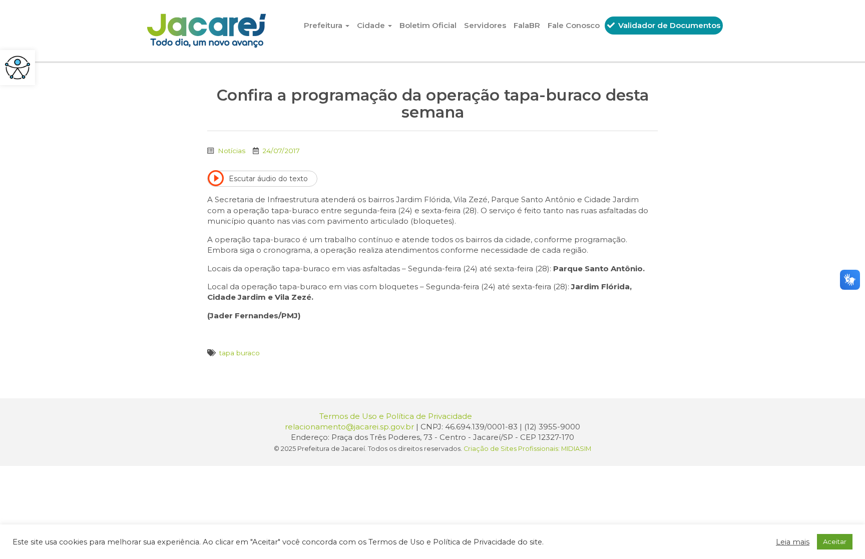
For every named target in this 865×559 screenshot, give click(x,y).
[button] (17, 67)
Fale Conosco (574, 25)
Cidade (372, 25)
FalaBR (527, 25)
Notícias (231, 151)
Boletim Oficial (428, 25)
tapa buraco (239, 353)
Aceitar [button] (834, 541)
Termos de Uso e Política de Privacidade (395, 416)
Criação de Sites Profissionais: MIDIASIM (527, 448)
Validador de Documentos (668, 25)
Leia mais (792, 541)
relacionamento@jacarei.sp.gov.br (349, 426)
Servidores (485, 25)
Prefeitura (324, 25)
